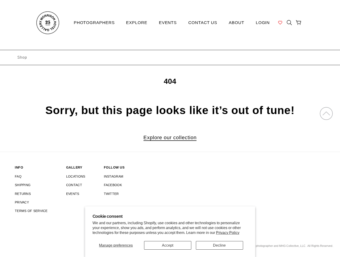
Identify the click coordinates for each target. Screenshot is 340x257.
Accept (167, 245)
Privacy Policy (227, 233)
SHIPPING (23, 185)
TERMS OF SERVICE (31, 211)
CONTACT (74, 185)
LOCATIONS (75, 176)
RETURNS (23, 194)
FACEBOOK (113, 185)
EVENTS (72, 194)
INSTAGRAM (114, 176)
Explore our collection (169, 137)
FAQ (18, 176)
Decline (219, 245)
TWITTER (111, 194)
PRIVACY (22, 202)
